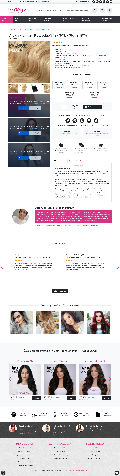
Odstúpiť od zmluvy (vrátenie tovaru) (25, 455)
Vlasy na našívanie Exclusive (106, 19)
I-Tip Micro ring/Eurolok (86, 19)
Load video (24, 108)
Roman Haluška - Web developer (78, 470)
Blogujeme (95, 455)
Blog (81, 10)
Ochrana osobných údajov (25, 465)
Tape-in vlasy (17, 19)
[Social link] (93, 1)
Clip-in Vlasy (4, 19)
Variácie (37, 398)
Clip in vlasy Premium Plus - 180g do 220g (38, 29)
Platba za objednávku (24, 451)
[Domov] (17, 10)
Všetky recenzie (60, 291)
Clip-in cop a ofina (32, 19)
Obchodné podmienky (25, 462)
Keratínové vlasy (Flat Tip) (69, 19)
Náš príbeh (95, 448)
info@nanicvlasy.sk (28, 2)
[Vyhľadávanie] (94, 10)
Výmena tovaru (25, 458)
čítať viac (88, 197)
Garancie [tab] (91, 161)
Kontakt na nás (95, 451)
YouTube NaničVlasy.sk (60, 458)
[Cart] (102, 10)
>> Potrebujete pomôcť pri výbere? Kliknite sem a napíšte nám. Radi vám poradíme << (68, 225)
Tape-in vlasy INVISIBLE (48, 19)
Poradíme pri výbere (44, 10)
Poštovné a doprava (84, 2)
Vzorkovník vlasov (57, 10)
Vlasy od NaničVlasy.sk (72, 10)
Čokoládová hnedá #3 (60, 361)
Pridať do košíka (94, 107)
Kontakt (86, 10)
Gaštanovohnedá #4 (95, 361)
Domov (11, 29)
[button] (118, 267)
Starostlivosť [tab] (73, 161)
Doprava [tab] (82, 161)
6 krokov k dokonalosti (95, 458)
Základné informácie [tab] (60, 161)
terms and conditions (31, 103)
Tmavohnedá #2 (25, 361)
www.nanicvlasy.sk (43, 2)
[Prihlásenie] (109, 10)
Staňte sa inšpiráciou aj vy (60, 455)
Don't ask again (35, 108)
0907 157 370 (13, 2)
